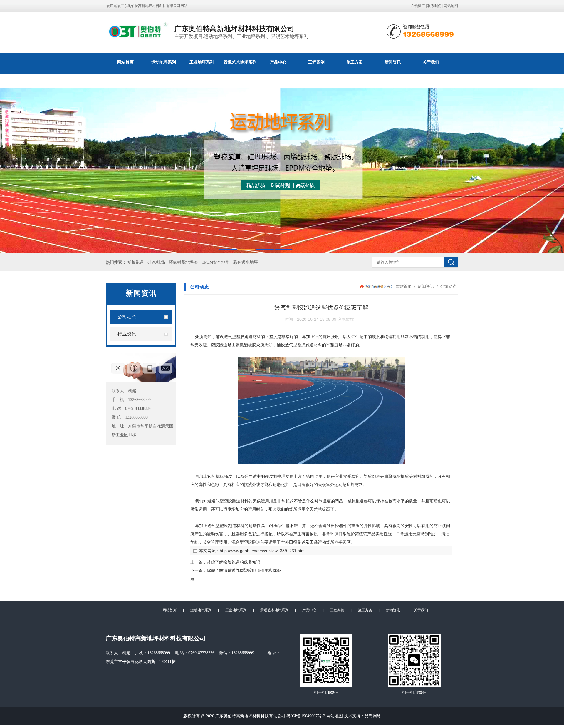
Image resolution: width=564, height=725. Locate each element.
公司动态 (448, 286)
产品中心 (278, 62)
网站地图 (451, 6)
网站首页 (125, 62)
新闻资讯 (393, 62)
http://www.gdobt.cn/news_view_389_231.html (263, 550)
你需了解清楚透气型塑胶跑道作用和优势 (244, 570)
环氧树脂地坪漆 (183, 262)
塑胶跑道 (135, 262)
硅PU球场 (156, 262)
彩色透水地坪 (245, 262)
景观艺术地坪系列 (240, 62)
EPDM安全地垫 (215, 262)
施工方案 (354, 62)
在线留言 (418, 6)
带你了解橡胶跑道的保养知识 (233, 562)
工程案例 (316, 62)
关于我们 (431, 62)
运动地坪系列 (163, 62)
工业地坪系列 (201, 62)
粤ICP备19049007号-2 (306, 716)
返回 (194, 578)
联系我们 (434, 6)
